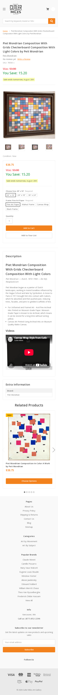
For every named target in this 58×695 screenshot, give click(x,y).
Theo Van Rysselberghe (29, 592)
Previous (3, 450)
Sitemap (29, 527)
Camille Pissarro (29, 563)
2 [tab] (27, 492)
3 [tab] (29, 492)
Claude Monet (29, 559)
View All (29, 600)
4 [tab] (31, 492)
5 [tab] (33, 492)
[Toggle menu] (4, 9)
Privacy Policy (29, 510)
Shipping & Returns (29, 514)
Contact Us (29, 518)
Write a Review (23, 59)
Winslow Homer (29, 576)
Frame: (19, 200)
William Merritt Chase (29, 588)
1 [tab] (24, 492)
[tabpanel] (29, 449)
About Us (29, 506)
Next (54, 450)
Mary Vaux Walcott (29, 567)
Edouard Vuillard (29, 584)
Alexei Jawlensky (29, 580)
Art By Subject (29, 545)
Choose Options (29, 481)
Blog (29, 522)
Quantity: (10, 216)
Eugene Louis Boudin (29, 571)
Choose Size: (19, 191)
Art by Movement (29, 541)
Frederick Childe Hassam (29, 596)
